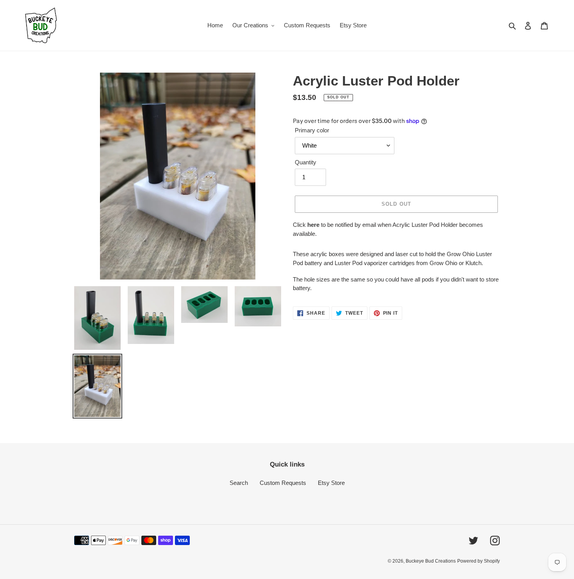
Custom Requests (283, 482)
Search (239, 482)
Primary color (312, 130)
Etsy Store (331, 482)
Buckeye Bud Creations (431, 561)
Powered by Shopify (478, 561)
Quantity (305, 162)
